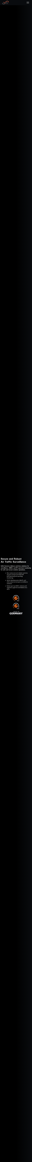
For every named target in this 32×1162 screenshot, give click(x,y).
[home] (5, 2)
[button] (28, 2)
